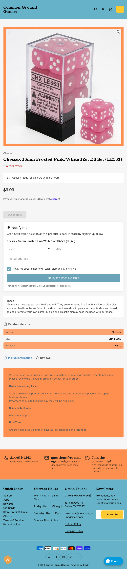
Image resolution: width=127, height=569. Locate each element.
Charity (7, 516)
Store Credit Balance (15, 512)
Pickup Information (20, 357)
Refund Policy (73, 524)
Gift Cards (9, 507)
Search (7, 495)
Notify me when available (63, 278)
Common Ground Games (57, 565)
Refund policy (11, 524)
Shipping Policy (74, 531)
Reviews (45, 357)
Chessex (8, 153)
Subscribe (112, 514)
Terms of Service (13, 520)
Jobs (6, 499)
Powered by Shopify (80, 565)
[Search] (95, 9)
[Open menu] (120, 9)
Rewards (8, 503)
